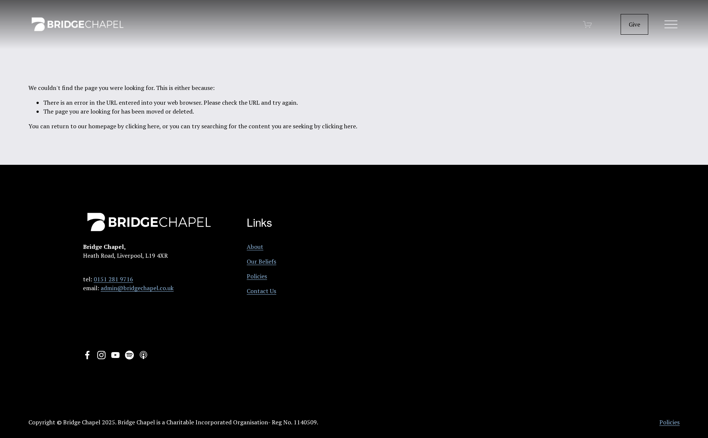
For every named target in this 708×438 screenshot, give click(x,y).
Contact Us (261, 291)
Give (634, 24)
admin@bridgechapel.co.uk (137, 288)
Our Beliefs (261, 261)
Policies (257, 276)
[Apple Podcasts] (143, 355)
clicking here (142, 126)
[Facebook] (87, 355)
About (255, 247)
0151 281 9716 (113, 279)
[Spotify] (129, 355)
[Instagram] (101, 355)
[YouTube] (115, 355)
